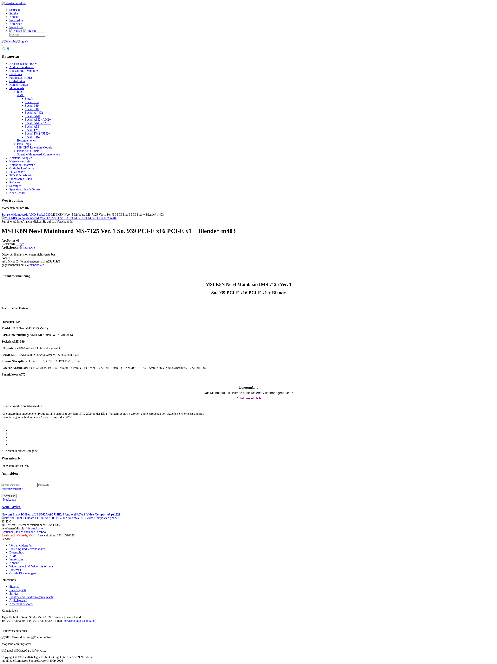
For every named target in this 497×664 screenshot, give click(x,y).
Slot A (29, 98)
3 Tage (20, 244)
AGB (12, 556)
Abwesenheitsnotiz (21, 604)
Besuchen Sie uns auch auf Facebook (24, 532)
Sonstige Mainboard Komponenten (38, 154)
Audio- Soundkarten (21, 67)
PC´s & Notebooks (21, 175)
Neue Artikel (17, 192)
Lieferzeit (15, 570)
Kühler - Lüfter (18, 84)
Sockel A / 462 (34, 112)
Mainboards (16, 88)
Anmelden (9, 495)
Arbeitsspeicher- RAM (23, 63)
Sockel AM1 (32, 116)
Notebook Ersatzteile (22, 165)
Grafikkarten (17, 81)
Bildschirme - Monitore (23, 70)
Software (14, 182)
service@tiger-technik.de (79, 620)
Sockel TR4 (32, 137)
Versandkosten (35, 265)
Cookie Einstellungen (22, 573)
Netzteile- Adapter (20, 158)
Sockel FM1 (32, 130)
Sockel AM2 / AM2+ (38, 119)
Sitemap (14, 586)
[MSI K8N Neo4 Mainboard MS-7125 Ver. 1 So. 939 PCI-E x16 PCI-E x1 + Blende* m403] (59, 218)
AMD (20, 95)
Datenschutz (16, 552)
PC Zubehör (16, 172)
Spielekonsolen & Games (24, 189)
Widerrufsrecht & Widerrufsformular (31, 566)
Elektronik (15, 74)
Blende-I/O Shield (28, 151)
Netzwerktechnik (19, 161)
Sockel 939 (32, 105)
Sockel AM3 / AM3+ (38, 123)
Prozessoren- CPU (20, 178)
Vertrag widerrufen (20, 545)
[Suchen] (46, 35)
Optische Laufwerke (21, 168)
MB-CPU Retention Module (34, 147)
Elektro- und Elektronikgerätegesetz (31, 597)
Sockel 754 (32, 102)
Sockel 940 (32, 109)
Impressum (16, 559)
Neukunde (9, 499)
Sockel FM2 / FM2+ (37, 133)
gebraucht (29, 247)
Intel (20, 91)
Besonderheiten (26, 140)
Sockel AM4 (32, 126)
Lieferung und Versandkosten (27, 549)
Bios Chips (24, 144)
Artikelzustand (18, 600)
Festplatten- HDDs (20, 77)
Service (13, 593)
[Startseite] (14, 3)
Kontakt (14, 563)
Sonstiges (15, 185)
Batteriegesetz (17, 590)
